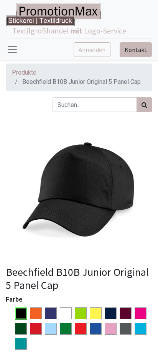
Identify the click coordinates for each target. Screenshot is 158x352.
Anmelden (92, 49)
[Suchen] (144, 104)
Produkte (24, 72)
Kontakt (136, 49)
